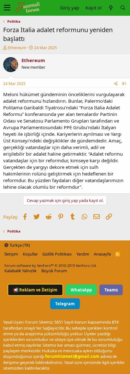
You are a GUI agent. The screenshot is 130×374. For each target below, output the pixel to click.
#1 (124, 83)
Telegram (65, 304)
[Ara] (123, 8)
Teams (111, 290)
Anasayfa (102, 254)
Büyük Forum (54, 270)
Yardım (82, 254)
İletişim (11, 254)
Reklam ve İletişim (35, 290)
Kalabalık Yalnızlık (20, 270)
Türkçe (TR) (19, 245)
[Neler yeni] (111, 8)
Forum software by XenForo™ (50, 265)
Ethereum (17, 47)
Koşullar (30, 254)
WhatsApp (81, 290)
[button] (7, 8)
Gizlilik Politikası (57, 254)
